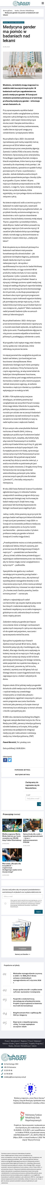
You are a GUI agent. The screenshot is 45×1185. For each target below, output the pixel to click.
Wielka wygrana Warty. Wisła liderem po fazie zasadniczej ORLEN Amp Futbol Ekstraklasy (11, 837)
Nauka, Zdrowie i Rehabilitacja (24, 11)
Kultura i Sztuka (8, 1043)
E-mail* (28, 795)
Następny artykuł (22, 775)
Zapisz (40, 804)
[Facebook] (5, 760)
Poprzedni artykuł (22, 770)
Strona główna (7, 11)
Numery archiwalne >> (22, 954)
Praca (30, 1041)
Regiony (24, 1041)
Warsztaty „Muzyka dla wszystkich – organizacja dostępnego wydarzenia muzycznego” (12, 868)
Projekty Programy (35, 1043)
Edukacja (37, 1041)
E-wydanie (22, 948)
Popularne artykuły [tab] (12, 965)
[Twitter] (10, 760)
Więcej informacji (34, 1140)
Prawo (7, 1041)
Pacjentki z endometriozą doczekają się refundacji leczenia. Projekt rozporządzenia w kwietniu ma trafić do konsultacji (27, 1002)
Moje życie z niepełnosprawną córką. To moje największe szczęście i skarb (25, 1024)
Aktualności (15, 1041)
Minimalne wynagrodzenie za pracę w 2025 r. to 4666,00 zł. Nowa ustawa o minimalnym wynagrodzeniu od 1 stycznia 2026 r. (27, 978)
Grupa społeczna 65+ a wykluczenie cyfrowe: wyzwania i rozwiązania (27, 990)
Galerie (34, 1046)
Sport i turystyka (21, 1043)
